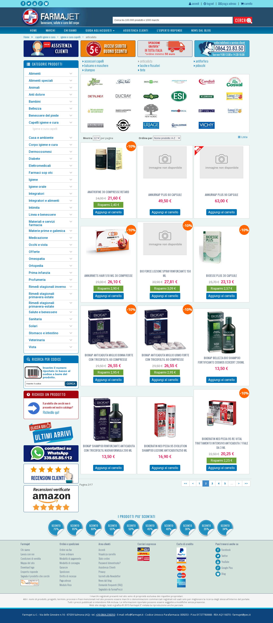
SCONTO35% (206, 527)
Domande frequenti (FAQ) (111, 585)
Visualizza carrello (107, 554)
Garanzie (64, 567)
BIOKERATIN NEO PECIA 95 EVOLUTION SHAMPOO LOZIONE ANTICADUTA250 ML (164, 448)
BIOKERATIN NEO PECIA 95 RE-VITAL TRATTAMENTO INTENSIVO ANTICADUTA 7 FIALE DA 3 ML (221, 443)
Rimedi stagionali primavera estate (41, 295)
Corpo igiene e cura (43, 145)
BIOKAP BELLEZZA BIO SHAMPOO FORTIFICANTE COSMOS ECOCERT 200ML (221, 360)
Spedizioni (65, 572)
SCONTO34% (225, 527)
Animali (34, 87)
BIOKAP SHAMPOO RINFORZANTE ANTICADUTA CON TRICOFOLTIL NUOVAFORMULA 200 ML (109, 448)
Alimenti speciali (41, 80)
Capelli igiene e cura (44, 122)
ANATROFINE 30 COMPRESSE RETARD (108, 192)
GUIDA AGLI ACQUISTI (99, 30)
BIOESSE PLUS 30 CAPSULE (221, 275)
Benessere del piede (44, 115)
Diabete (34, 159)
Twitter (224, 556)
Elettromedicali (40, 166)
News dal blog (105, 580)
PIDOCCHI (200, 65)
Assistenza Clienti (107, 567)
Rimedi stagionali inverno (47, 287)
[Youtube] (34, 3)
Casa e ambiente (41, 138)
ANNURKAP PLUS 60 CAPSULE (165, 194)
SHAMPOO (89, 70)
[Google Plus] (40, 3)
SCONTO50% (131, 527)
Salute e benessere (43, 312)
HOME (33, 30)
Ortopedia (36, 266)
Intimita (34, 208)
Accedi (102, 550)
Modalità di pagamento (70, 558)
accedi (195, 3)
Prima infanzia (39, 273)
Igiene (33, 180)
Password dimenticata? (110, 563)
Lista (243, 137)
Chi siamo (25, 550)
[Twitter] (28, 3)
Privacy (102, 572)
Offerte (34, 252)
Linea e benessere (42, 215)
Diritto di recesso (68, 576)
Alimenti (35, 74)
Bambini (35, 101)
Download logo (27, 567)
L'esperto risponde (29, 572)
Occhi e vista (38, 245)
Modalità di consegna (70, 563)
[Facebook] (23, 3)
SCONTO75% (56, 527)
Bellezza (35, 108)
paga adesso (229, 3)
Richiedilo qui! (51, 412)
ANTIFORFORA (201, 61)
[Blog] (46, 3)
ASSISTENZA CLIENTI (135, 30)
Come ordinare (67, 554)
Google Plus (227, 568)
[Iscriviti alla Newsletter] (108, 48)
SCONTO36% (187, 527)
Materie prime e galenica (47, 231)
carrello (248, 3)
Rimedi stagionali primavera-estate (41, 304)
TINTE (142, 70)
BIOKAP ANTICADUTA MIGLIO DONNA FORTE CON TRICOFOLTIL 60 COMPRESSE (109, 357)
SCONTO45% (149, 527)
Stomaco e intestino (43, 333)
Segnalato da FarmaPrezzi (111, 589)
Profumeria (37, 280)
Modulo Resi (66, 585)
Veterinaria (37, 340)
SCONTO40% (168, 527)
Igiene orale (37, 187)
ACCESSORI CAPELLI (94, 61)
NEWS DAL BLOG (201, 30)
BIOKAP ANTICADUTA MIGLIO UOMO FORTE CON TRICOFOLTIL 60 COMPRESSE (165, 357)
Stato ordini (104, 558)
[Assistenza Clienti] (51, 48)
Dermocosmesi (40, 152)
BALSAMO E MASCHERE (96, 65)
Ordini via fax (66, 550)
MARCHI (50, 30)
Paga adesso (65, 580)
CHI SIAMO (70, 30)
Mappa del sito (28, 563)
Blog (223, 574)
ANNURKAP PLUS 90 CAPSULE (221, 194)
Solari (33, 326)
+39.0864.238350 (105, 614)
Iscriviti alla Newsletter (110, 576)
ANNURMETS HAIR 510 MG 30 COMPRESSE (108, 275)
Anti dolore (37, 94)
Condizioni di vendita (31, 558)
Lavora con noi (27, 554)
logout (210, 3)
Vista (32, 347)
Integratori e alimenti (44, 201)
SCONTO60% (93, 527)
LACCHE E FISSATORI (149, 65)
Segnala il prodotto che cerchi (35, 576)
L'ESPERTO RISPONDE (169, 30)
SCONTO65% (74, 527)
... (232, 483)
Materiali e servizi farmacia (42, 223)
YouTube (225, 562)
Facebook (226, 550)
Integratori (36, 194)
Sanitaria (35, 319)
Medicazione (38, 238)
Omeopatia (37, 259)
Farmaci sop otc (41, 173)
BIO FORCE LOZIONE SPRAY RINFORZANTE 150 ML (165, 273)
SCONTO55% (112, 527)
